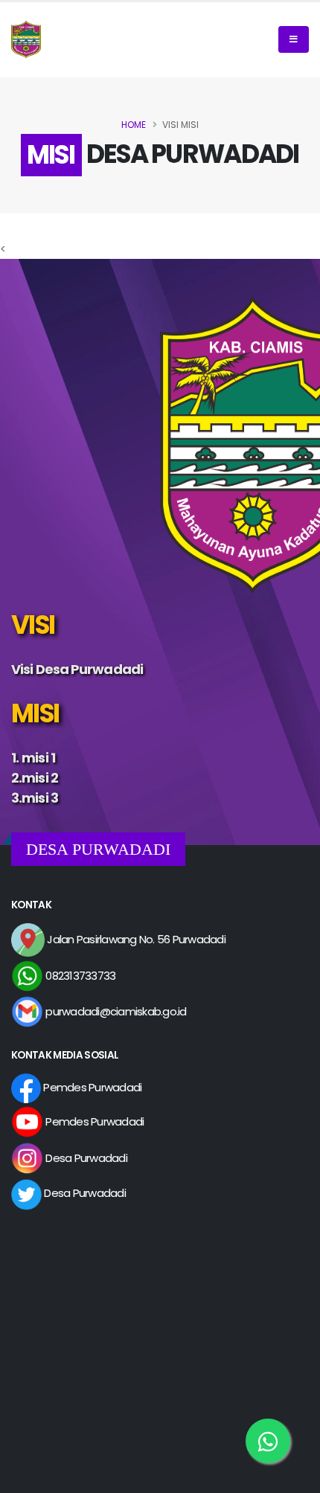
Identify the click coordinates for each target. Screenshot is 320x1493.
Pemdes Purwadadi (91, 1087)
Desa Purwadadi (85, 1158)
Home (133, 124)
